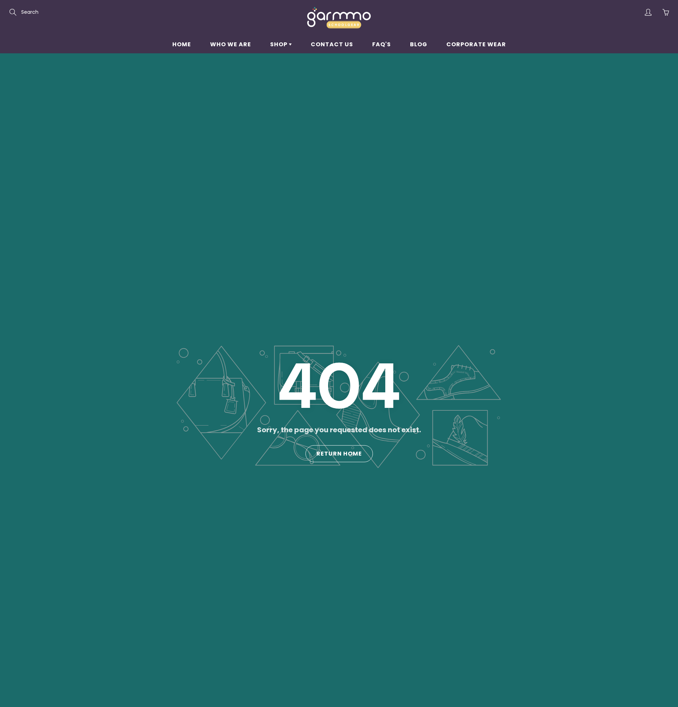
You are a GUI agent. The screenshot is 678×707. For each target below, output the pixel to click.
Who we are (230, 44)
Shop (279, 44)
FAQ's (381, 44)
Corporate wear (476, 44)
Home (181, 44)
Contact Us (332, 44)
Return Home (339, 454)
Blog (418, 44)
